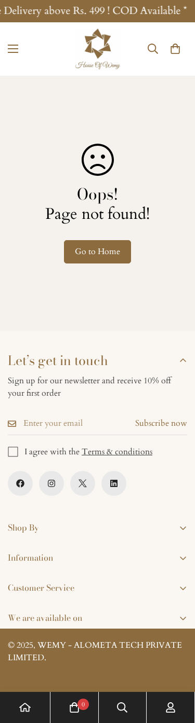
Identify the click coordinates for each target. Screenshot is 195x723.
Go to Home (97, 251)
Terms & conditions (117, 451)
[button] (175, 49)
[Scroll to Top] (176, 668)
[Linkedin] (113, 483)
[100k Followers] (51, 483)
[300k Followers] (20, 483)
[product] (25, 707)
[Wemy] (97, 49)
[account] (170, 707)
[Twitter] (82, 483)
